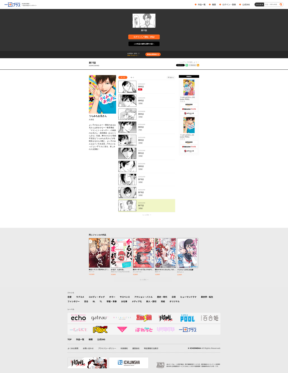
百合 (86, 301)
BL (94, 301)
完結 (163, 301)
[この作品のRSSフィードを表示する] (198, 65)
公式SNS (246, 4)
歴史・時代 (162, 296)
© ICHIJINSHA (194, 348)
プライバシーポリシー (107, 348)
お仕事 (124, 301)
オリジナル (174, 301)
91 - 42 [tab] (123, 77)
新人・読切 (151, 301)
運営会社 (136, 348)
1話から (172, 77)
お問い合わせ (88, 348)
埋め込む (193, 65)
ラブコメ (80, 296)
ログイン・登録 (229, 4)
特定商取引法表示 (151, 348)
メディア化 (137, 301)
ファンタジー (74, 301)
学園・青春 (112, 301)
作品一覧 (202, 4)
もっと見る (145, 215)
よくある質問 (73, 348)
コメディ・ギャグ (97, 296)
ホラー (112, 296)
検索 (91, 339)
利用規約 (124, 348)
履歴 (214, 4)
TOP (70, 339)
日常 (174, 296)
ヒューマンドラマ (188, 296)
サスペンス (125, 296)
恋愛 (70, 296)
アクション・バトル (143, 296)
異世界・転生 (207, 296)
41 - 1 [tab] (132, 77)
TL (101, 301)
